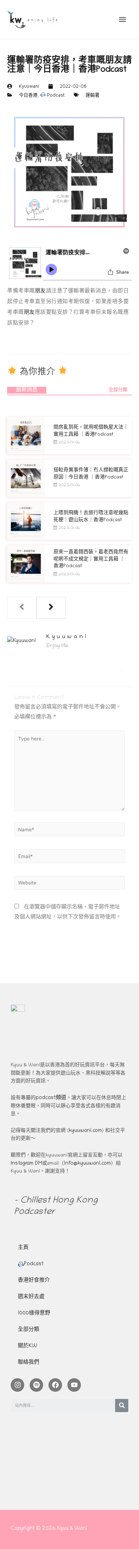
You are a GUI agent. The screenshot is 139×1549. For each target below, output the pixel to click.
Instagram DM (26, 1164)
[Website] (69, 885)
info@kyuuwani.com (87, 1164)
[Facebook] (55, 1385)
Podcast (55, 95)
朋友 (40, 290)
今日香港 (28, 95)
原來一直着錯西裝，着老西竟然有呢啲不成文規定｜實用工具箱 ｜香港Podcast (90, 559)
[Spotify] (36, 1385)
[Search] (121, 1405)
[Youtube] (74, 1385)
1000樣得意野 (34, 1314)
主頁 (23, 1248)
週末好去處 (31, 1297)
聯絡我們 (28, 1363)
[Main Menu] (122, 19)
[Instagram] (17, 1385)
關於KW (27, 1346)
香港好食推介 (34, 1281)
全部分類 (118, 390)
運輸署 (92, 95)
